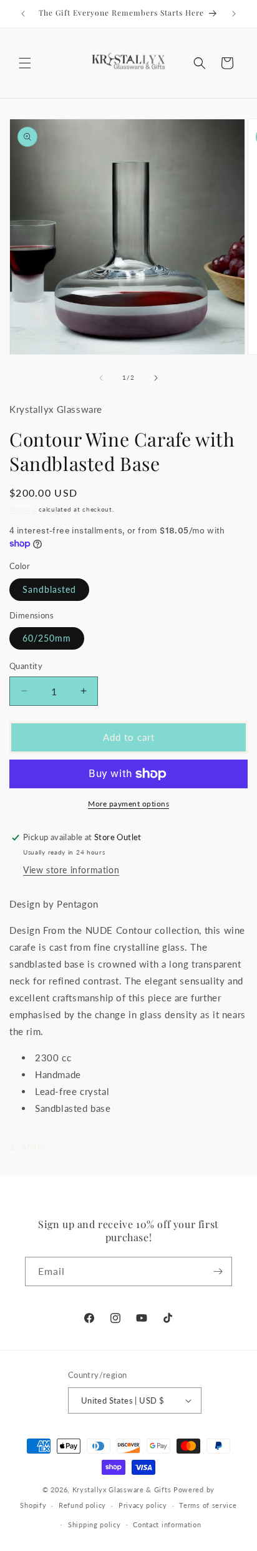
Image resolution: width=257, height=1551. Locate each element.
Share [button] (34, 1146)
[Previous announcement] (23, 13)
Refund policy (82, 1505)
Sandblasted (49, 589)
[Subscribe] (217, 1271)
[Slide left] (101, 378)
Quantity (25, 666)
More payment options (128, 803)
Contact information (167, 1524)
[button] (25, 63)
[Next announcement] (234, 13)
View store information (71, 870)
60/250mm (46, 638)
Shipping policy (94, 1524)
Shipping (23, 509)
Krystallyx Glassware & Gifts (122, 1489)
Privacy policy (143, 1505)
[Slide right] (156, 378)
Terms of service (207, 1505)
